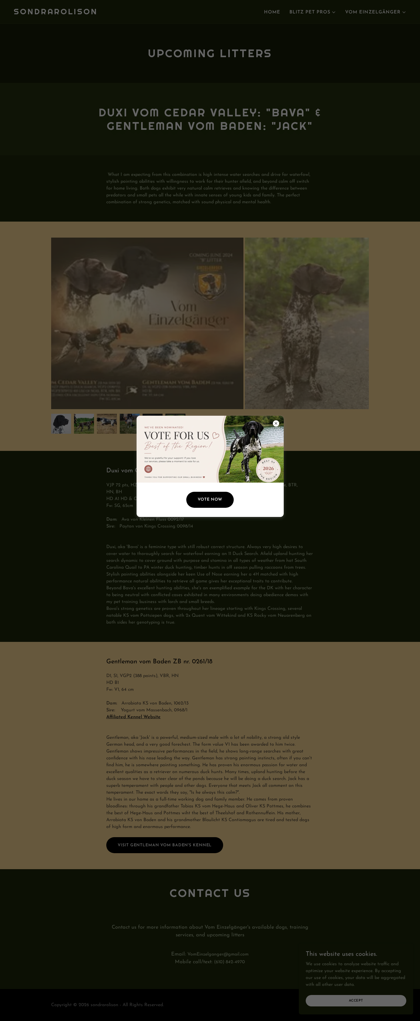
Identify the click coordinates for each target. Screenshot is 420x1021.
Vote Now (210, 499)
